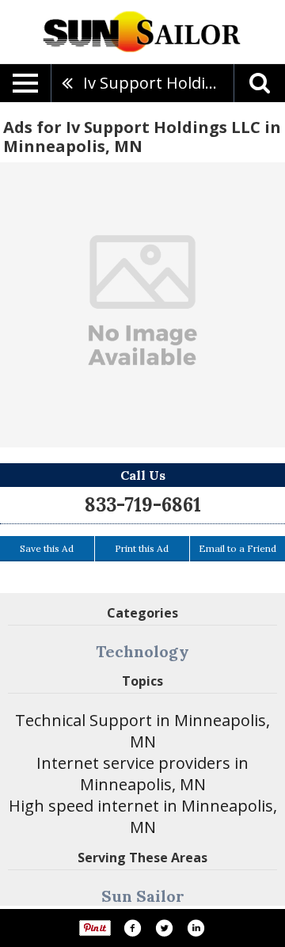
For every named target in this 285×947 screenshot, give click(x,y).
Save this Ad (47, 548)
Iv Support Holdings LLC (158, 82)
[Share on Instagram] (195, 928)
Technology (142, 651)
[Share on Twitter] (164, 928)
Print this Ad (142, 548)
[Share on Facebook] (132, 928)
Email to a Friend (237, 548)
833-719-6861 (143, 505)
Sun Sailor (142, 896)
